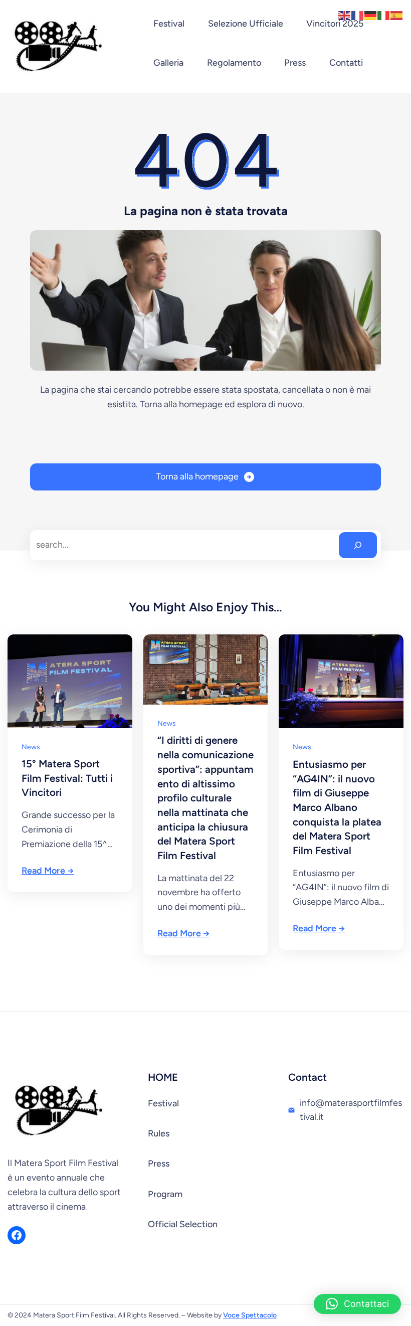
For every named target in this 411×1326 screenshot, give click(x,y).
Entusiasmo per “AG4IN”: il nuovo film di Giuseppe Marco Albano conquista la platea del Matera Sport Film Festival (337, 807)
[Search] (358, 545)
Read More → (48, 870)
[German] (370, 14)
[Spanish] (396, 14)
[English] (344, 14)
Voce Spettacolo (250, 1315)
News (31, 747)
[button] (357, 1304)
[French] (357, 14)
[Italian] (383, 14)
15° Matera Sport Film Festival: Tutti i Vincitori (67, 778)
